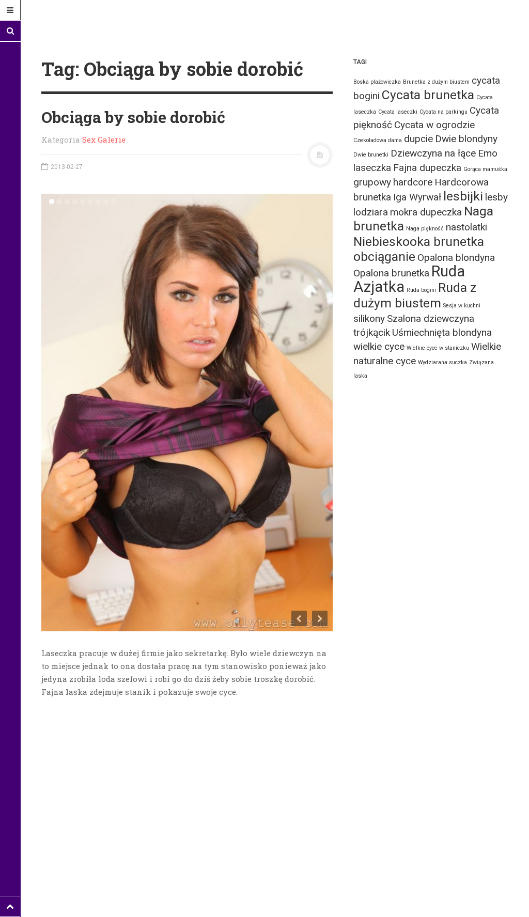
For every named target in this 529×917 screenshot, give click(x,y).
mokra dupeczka (426, 212)
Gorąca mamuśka (485, 169)
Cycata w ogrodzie (434, 125)
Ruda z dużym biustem (414, 295)
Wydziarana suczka (442, 362)
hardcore (412, 182)
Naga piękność (425, 228)
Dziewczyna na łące (433, 153)
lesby (496, 197)
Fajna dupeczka (427, 168)
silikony (369, 318)
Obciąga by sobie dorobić (133, 117)
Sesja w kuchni (461, 305)
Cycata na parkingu (443, 111)
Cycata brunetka (428, 94)
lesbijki (463, 196)
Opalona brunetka (391, 273)
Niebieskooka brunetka (418, 241)
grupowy (372, 182)
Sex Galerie (104, 139)
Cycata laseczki (397, 111)
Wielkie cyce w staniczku (438, 348)
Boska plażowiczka (377, 82)
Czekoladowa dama (377, 140)
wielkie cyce (378, 346)
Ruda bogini (421, 290)
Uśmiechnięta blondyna (442, 332)
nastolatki (466, 227)
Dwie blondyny (466, 139)
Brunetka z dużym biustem (436, 82)
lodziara (370, 212)
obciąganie (384, 256)
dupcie (418, 139)
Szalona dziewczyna (430, 318)
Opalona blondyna (456, 257)
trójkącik (371, 332)
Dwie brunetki (370, 154)
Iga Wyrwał (417, 197)
